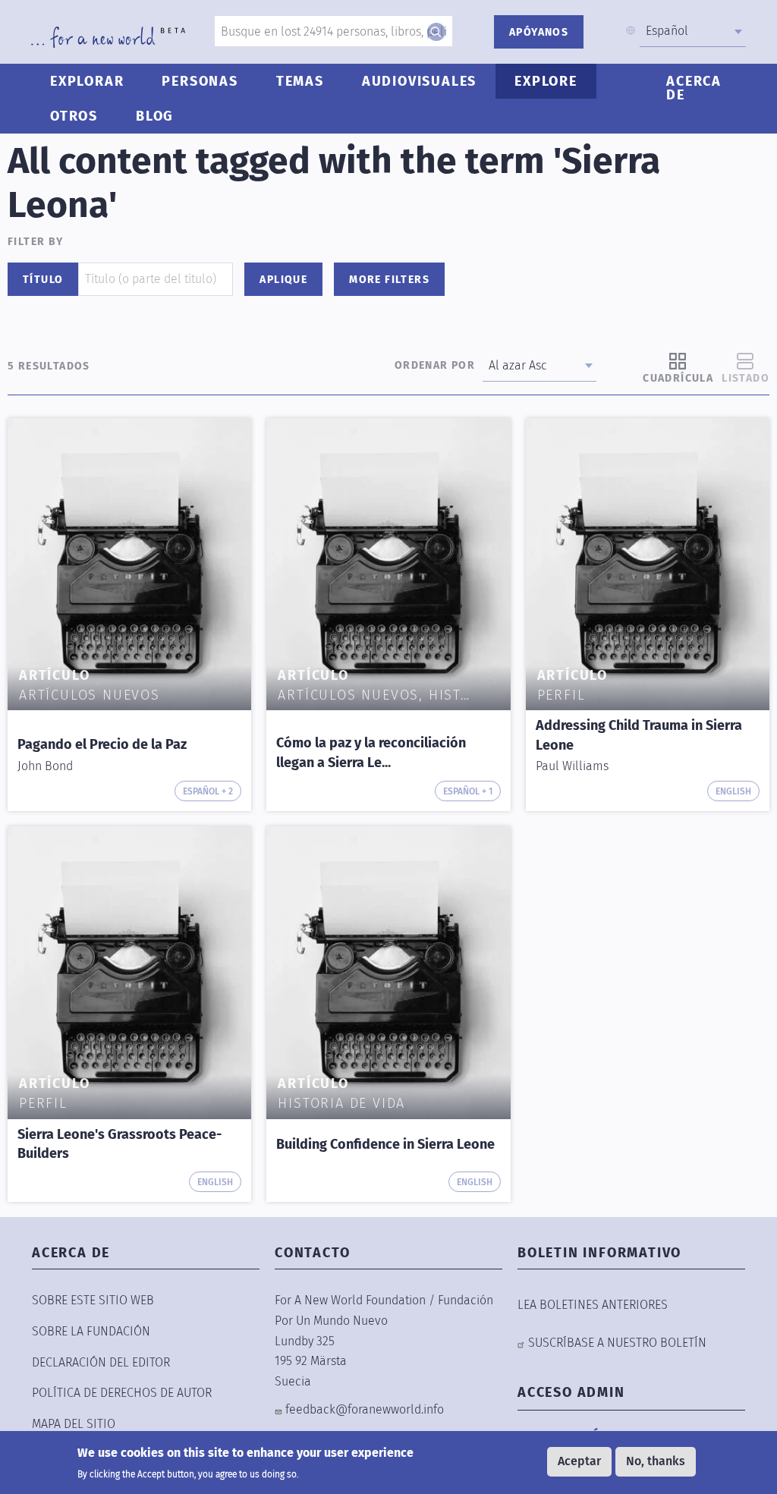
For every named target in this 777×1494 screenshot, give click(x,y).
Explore (545, 81)
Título (43, 279)
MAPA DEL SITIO (73, 1424)
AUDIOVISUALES (419, 81)
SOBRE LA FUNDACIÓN (91, 1331)
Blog (155, 116)
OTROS (74, 116)
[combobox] (693, 31)
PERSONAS (200, 81)
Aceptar (579, 1461)
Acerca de (694, 88)
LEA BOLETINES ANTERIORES (592, 1304)
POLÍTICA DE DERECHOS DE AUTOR (122, 1392)
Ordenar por (435, 365)
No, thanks (655, 1461)
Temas (300, 81)
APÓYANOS (538, 32)
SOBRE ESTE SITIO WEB (93, 1300)
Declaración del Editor (101, 1362)
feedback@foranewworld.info (364, 1409)
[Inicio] (108, 37)
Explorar (87, 81)
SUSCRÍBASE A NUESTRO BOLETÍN (617, 1342)
